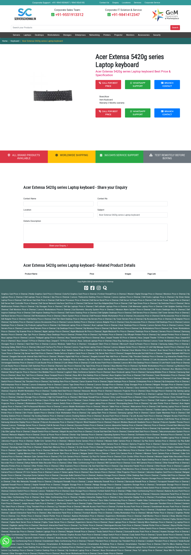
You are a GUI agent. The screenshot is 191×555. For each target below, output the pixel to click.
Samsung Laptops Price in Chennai (133, 413)
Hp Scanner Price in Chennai (29, 331)
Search (175, 27)
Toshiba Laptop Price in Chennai (168, 410)
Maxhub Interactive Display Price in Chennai (55, 510)
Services (137, 2)
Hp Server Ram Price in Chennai (109, 353)
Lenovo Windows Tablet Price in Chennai (69, 344)
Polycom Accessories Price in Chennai (57, 422)
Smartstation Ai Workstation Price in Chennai (67, 544)
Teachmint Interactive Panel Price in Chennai (119, 528)
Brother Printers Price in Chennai (26, 369)
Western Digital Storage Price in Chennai (145, 294)
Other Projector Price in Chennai (131, 472)
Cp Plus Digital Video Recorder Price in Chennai (30, 460)
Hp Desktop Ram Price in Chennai (64, 381)
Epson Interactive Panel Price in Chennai (81, 528)
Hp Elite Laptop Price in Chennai (16, 431)
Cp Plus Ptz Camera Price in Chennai (105, 456)
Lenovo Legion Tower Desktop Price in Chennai (30, 547)
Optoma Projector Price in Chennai (145, 444)
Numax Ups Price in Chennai (22, 532)
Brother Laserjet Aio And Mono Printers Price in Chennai (114, 369)
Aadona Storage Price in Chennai (111, 475)
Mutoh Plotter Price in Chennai (56, 516)
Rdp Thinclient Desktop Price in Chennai (146, 356)
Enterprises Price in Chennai (149, 381)
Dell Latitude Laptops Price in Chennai (111, 306)
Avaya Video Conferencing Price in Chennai (20, 497)
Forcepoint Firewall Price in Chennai (173, 481)
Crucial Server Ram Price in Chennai (63, 453)
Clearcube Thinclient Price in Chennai (165, 503)
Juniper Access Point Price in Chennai (38, 503)
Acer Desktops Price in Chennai (133, 325)
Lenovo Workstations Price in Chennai (54, 310)
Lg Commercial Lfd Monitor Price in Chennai (29, 360)
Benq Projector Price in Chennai (23, 372)
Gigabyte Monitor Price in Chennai (84, 519)
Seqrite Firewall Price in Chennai (46, 485)
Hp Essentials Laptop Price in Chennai (174, 428)
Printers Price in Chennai (86, 335)
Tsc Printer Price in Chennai (91, 525)
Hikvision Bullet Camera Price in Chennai (122, 441)
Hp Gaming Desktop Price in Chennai (117, 419)
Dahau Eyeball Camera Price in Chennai (76, 444)
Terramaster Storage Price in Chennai (172, 485)
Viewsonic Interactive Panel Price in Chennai (170, 494)
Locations (126, 2)
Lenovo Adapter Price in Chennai (110, 322)
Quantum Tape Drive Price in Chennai (81, 500)
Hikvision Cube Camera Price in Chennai (41, 456)
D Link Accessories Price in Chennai (167, 360)
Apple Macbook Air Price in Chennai (86, 331)
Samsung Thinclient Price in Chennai (132, 503)
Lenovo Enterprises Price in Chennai (45, 385)
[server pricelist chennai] (98, 288)
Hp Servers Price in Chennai (100, 319)
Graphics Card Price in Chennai (14, 294)
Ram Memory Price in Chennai (132, 450)
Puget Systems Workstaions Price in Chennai (150, 519)
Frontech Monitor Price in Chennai (98, 513)
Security (157, 35)
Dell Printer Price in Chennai (177, 419)
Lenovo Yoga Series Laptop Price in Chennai (91, 347)
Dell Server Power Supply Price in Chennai (171, 300)
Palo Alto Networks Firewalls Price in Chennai (32, 481)
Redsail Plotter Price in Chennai (156, 525)
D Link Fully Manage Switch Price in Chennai (166, 347)
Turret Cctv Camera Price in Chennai (126, 453)
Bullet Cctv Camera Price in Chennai (51, 441)
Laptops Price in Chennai (167, 394)
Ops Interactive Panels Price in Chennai (137, 466)
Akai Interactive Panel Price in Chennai (64, 513)
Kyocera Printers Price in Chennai (89, 425)
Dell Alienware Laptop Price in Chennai (146, 306)
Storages (67, 35)
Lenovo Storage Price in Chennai (109, 385)
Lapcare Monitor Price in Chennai (24, 519)
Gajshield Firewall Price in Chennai (16, 485)
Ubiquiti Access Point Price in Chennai (76, 431)
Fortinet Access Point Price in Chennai (133, 506)
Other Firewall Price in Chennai (176, 463)
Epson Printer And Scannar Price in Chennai (63, 400)
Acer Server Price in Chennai (170, 350)
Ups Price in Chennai (61, 297)
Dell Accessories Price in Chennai (174, 316)
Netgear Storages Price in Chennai (168, 385)
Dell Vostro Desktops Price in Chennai (168, 310)
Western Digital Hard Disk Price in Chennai (70, 438)
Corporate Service (152, 2)
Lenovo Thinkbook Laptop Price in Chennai (137, 547)
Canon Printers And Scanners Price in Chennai (103, 400)
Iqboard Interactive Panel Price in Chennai (28, 513)
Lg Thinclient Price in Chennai (68, 506)
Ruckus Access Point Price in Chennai (18, 510)
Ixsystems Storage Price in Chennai (138, 485)
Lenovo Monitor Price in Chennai (156, 378)
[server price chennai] (92, 288)
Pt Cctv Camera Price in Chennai (38, 472)
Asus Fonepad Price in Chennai (58, 375)
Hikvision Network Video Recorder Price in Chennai (114, 460)
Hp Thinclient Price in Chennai (35, 381)
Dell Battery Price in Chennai (39, 319)
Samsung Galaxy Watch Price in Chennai (18, 347)
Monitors (130, 35)
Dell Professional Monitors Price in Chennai (42, 406)
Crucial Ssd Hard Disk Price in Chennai (110, 431)
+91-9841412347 (126, 15)
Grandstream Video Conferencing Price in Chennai (64, 541)
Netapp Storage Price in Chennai (107, 485)
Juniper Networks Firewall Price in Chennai (105, 481)
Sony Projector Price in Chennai (119, 394)
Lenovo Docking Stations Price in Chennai (83, 416)
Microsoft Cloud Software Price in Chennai (139, 344)
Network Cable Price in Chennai (109, 410)
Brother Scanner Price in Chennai (155, 369)
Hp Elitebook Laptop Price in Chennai (74, 325)
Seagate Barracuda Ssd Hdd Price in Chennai (144, 353)
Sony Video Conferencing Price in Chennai (19, 535)
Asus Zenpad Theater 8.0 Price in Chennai (119, 338)
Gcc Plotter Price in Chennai (29, 516)
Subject (100, 210)
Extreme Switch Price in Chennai (24, 491)
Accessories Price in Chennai (146, 316)
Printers (107, 35)
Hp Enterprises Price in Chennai (175, 381)
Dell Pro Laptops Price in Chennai (39, 469)
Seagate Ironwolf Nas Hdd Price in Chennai (109, 356)
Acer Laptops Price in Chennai (105, 325)
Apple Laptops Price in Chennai (56, 331)
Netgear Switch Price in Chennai (95, 453)
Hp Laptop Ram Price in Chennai (102, 413)
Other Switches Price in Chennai (164, 469)
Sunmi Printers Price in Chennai (36, 438)
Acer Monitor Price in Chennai (143, 350)
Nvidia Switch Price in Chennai (128, 478)
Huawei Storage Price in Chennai (174, 532)
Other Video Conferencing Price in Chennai (86, 463)
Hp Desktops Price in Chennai (70, 328)
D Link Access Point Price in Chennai (105, 363)
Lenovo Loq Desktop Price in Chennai (67, 547)
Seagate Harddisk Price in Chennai (57, 394)
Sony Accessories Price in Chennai (140, 322)
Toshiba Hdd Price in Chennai (173, 475)
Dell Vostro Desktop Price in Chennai (81, 313)
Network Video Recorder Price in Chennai (69, 450)
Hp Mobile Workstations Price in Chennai (156, 366)
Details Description (32, 221)
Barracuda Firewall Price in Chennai (141, 481)
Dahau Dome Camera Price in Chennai (41, 444)
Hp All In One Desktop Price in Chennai (68, 360)
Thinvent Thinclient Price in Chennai (102, 541)
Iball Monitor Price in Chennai (156, 516)
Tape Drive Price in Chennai (22, 500)
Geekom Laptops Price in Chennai (50, 532)
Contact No (102, 198)
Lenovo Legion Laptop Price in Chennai (99, 403)
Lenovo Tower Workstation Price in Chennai (170, 341)
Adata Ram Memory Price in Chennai (59, 447)
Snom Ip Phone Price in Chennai (55, 435)
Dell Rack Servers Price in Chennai (16, 316)
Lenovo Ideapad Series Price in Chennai (129, 347)
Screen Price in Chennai (82, 388)
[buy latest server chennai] (105, 288)
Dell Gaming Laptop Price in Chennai (173, 406)
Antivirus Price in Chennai (172, 435)
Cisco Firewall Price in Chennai (156, 397)
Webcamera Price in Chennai (143, 406)
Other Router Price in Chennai (168, 466)
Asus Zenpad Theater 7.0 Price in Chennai (156, 338)
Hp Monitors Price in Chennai (96, 328)
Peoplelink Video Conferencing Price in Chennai (21, 541)
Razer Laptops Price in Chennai (122, 522)
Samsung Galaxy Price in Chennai (174, 344)
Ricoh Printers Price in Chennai (23, 419)
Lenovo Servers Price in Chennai (162, 325)
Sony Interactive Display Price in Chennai (136, 497)
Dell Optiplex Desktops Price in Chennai (115, 313)
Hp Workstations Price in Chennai (154, 328)
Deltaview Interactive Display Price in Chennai (95, 510)
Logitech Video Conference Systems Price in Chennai (87, 372)
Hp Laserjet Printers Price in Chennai (173, 335)
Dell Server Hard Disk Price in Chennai (39, 300)
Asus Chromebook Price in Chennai (116, 550)
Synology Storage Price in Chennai (140, 400)
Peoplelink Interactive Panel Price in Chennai (169, 538)
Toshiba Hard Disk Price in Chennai (66, 391)
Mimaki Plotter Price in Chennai (160, 513)
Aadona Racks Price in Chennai (100, 478)
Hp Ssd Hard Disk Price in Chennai (104, 466)
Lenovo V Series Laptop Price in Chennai (70, 472)
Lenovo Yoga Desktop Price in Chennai (101, 547)
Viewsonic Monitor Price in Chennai (97, 391)
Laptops (27, 35)
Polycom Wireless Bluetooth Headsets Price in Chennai (136, 422)
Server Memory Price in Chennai (160, 450)
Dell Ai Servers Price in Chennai (60, 425)
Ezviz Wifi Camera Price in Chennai (147, 463)
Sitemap (110, 282)
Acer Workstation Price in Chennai (71, 413)
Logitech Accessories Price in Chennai (48, 410)
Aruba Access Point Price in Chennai (72, 538)
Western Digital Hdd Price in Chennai (73, 356)
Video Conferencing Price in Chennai (56, 378)
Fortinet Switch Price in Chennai (111, 491)
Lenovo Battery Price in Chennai (81, 322)
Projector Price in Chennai (12, 403)
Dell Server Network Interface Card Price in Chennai (61, 303)
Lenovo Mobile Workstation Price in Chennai (81, 406)
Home (5, 41)
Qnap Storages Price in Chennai (138, 385)
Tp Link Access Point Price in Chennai (146, 416)
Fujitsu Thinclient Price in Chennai (101, 503)
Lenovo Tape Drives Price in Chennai (78, 385)
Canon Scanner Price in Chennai (93, 381)
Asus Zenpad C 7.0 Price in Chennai (61, 341)
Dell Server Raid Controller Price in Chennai (19, 303)
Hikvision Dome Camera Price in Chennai (86, 441)
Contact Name (29, 198)
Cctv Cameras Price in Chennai (143, 428)
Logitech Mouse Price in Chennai (80, 410)
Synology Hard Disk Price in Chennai (26, 447)
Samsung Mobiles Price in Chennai (161, 372)
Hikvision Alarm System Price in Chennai (133, 310)
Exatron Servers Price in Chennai (104, 538)
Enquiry (116, 2)
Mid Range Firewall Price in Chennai (94, 397)
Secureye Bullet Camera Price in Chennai (78, 475)
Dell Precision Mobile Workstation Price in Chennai (111, 316)
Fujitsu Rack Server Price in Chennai (25, 522)
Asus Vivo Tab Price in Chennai (30, 375)
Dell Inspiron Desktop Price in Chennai (48, 313)
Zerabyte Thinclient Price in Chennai (161, 541)
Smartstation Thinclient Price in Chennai (143, 544)
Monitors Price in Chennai (175, 294)
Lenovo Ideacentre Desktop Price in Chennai (124, 425)
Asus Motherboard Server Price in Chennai (131, 360)
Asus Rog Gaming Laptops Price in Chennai (131, 341)
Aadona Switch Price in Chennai (100, 488)
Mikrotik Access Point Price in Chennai (99, 506)
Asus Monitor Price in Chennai (124, 366)
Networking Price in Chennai (48, 428)
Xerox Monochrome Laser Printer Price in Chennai (48, 388)
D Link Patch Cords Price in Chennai (175, 363)
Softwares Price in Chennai (148, 435)
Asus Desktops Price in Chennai (61, 335)
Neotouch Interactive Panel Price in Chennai (59, 525)
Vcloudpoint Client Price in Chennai (103, 344)
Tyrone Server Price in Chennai (169, 535)
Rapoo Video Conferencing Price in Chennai (93, 494)
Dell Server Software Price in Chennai (136, 300)
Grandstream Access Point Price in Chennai (170, 506)
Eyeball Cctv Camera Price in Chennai (138, 438)
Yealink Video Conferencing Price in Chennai (156, 500)
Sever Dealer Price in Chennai (110, 553)
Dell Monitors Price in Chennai (23, 310)
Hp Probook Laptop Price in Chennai (41, 325)
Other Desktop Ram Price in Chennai (143, 475)
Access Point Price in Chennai (116, 416)
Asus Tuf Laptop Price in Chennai (148, 550)
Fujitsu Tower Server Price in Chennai (58, 522)
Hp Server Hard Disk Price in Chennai (37, 353)
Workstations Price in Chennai (38, 403)
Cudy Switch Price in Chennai (142, 535)
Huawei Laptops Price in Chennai (53, 535)
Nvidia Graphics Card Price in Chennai (45, 294)
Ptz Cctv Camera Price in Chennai (73, 456)
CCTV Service (143, 7)
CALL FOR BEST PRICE (109, 85)
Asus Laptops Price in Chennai (14, 338)
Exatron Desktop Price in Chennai (50, 550)
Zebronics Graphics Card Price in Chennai (164, 472)
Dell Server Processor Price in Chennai (72, 300)
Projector (118, 35)
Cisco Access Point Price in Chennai (45, 350)
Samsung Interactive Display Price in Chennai (20, 422)
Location (27, 210)
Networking (94, 35)
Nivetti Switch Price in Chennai (50, 528)
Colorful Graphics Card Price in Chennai (80, 294)
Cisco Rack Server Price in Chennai (88, 394)
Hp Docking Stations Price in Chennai (48, 416)
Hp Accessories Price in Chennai (158, 319)
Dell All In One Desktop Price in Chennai (112, 350)
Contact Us (104, 2)
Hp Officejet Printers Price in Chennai (140, 335)
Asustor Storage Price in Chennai (156, 478)
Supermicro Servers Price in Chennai (92, 522)
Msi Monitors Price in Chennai (136, 469)
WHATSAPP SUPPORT (138, 85)
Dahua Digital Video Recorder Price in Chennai (71, 460)
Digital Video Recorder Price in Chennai (33, 450)
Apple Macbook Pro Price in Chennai (118, 331)
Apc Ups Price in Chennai (35, 335)
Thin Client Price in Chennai (23, 428)
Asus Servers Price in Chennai (103, 472)
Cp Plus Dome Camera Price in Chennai (159, 441)
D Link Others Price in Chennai (75, 363)
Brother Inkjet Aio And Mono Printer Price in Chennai (65, 369)
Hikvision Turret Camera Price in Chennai (162, 453)
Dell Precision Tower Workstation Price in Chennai (163, 375)
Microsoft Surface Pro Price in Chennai (54, 347)
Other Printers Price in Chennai (45, 466)
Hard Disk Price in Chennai (37, 344)
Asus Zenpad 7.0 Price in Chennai (31, 341)
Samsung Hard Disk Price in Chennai (121, 447)
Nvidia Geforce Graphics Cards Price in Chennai (74, 353)
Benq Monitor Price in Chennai (128, 378)
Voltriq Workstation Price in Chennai (130, 513)
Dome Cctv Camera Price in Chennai (105, 438)
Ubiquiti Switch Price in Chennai (45, 431)
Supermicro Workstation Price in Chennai (124, 516)
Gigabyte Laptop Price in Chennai (24, 525)
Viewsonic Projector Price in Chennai (129, 391)
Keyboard (15, 41)
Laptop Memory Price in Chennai (31, 453)
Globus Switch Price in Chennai (153, 528)
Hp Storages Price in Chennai (49, 306)
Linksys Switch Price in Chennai (115, 535)
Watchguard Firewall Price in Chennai (26, 400)
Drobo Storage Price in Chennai (71, 488)
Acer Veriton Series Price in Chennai (77, 350)
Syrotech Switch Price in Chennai (39, 538)
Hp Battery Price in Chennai (21, 322)
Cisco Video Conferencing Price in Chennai (117, 500)
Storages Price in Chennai (12, 344)
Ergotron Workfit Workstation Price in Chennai (30, 391)
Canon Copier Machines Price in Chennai (167, 413)
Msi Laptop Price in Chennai (29, 394)
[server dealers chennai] (86, 288)
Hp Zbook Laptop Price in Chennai (149, 419)
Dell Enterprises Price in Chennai (15, 385)
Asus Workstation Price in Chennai (115, 519)
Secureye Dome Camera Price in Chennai (41, 475)
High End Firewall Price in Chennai (62, 397)
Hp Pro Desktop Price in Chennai (87, 419)
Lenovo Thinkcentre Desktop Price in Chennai (91, 297)
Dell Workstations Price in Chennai (46, 316)
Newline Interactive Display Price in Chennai (98, 497)
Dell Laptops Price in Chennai (37, 297)
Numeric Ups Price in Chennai (69, 366)
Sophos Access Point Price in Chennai (84, 535)
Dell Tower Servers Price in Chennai (174, 313)
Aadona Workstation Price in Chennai (88, 516)
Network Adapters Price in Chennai (25, 435)
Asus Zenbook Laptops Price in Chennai (95, 341)
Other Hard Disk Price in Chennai (139, 410)
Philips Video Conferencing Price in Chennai (144, 491)
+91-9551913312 (69, 15)
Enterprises (80, 35)
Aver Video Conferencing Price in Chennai (59, 497)
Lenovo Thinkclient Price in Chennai (54, 491)
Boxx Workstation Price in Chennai (54, 519)
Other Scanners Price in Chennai (74, 466)
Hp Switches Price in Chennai (171, 303)
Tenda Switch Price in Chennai (110, 532)
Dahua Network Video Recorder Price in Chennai (45, 463)
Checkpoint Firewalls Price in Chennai (69, 481)
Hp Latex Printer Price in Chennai (164, 403)
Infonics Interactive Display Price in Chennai (136, 510)
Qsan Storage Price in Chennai (83, 491)
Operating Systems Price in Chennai (119, 435)
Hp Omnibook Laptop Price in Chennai (82, 550)
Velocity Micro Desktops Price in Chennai (155, 522)
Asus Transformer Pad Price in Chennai (83, 338)
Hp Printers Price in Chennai (111, 335)
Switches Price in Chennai (73, 428)
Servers (16, 35)
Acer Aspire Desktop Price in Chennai (153, 460)
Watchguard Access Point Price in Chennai (122, 525)
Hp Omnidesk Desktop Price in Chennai (41, 478)
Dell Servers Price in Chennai (145, 313)
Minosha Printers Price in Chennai (16, 466)
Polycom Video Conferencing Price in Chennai (93, 378)
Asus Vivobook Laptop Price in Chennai (128, 372)
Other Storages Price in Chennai (23, 553)
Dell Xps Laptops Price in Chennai (78, 306)
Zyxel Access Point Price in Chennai (70, 503)
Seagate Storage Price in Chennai (77, 485)
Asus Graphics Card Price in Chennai (125, 375)
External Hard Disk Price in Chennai (143, 431)
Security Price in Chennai (118, 428)
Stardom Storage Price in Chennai (32, 397)
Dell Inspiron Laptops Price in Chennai (172, 400)
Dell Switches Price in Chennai (42, 366)
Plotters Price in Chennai (49, 553)
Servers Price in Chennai (170, 331)
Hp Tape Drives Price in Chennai (96, 366)
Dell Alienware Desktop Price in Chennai (54, 419)
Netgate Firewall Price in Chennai (81, 532)
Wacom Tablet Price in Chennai (116, 406)
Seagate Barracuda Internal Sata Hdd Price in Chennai (33, 356)
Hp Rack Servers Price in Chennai (124, 328)
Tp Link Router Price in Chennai (90, 447)
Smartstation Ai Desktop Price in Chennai (106, 544)
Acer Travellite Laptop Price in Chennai (172, 438)
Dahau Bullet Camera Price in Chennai (111, 444)
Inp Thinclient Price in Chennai (132, 541)
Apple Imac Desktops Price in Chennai (105, 469)
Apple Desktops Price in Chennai (122, 381)
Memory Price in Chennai (155, 425)
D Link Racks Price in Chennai (15, 366)
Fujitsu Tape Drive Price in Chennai (49, 500)
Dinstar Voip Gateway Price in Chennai (86, 435)
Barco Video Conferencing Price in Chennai (131, 494)
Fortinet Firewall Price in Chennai (112, 294)
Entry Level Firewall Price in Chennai (126, 397)
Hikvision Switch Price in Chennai (152, 447)
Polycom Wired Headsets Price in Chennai (93, 422)
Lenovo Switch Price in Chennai (66, 403)
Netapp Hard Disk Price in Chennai (16, 410)
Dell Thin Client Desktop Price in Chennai (70, 319)
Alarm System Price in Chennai (75, 316)
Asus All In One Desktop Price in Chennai (90, 375)
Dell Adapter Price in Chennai (13, 319)
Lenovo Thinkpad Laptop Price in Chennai (47, 338)
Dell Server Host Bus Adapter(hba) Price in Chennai (106, 303)
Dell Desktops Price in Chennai (169, 322)
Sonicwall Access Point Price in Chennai (141, 532)
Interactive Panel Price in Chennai (24, 494)
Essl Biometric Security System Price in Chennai (93, 310)
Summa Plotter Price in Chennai (31, 544)
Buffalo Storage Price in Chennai (15, 488)
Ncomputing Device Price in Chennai (133, 403)
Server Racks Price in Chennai (72, 478)
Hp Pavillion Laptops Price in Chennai (72, 469)
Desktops (39, 35)
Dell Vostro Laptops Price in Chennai (158, 297)
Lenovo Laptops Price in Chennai (126, 297)
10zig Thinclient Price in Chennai (40, 506)
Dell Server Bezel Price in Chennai (104, 300)
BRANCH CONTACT (167, 85)
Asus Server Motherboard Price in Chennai (79, 553)
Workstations (53, 35)
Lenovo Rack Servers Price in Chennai (40, 328)
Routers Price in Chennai (96, 428)
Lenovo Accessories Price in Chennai (50, 322)
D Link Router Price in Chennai (48, 363)
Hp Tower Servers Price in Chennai (128, 319)
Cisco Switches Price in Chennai (149, 388)
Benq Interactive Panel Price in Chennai (56, 494)
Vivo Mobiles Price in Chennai (51, 372)
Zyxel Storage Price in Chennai (44, 488)
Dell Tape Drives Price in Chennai (143, 303)
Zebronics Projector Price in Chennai (17, 441)
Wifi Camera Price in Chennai (118, 463)
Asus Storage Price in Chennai (159, 391)
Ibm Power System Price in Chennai (39, 413)
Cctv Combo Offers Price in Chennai (138, 456)
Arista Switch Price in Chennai (156, 488)
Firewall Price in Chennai (144, 394)
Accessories (144, 35)
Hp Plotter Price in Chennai (99, 360)
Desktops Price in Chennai (147, 331)
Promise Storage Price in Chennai (102, 450)
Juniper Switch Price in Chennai (128, 488)
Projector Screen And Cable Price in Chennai (113, 388)
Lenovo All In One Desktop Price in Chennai (140, 363)
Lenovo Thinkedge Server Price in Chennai (28, 425)
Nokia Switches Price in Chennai (134, 538)
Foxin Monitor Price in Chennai (23, 528)
